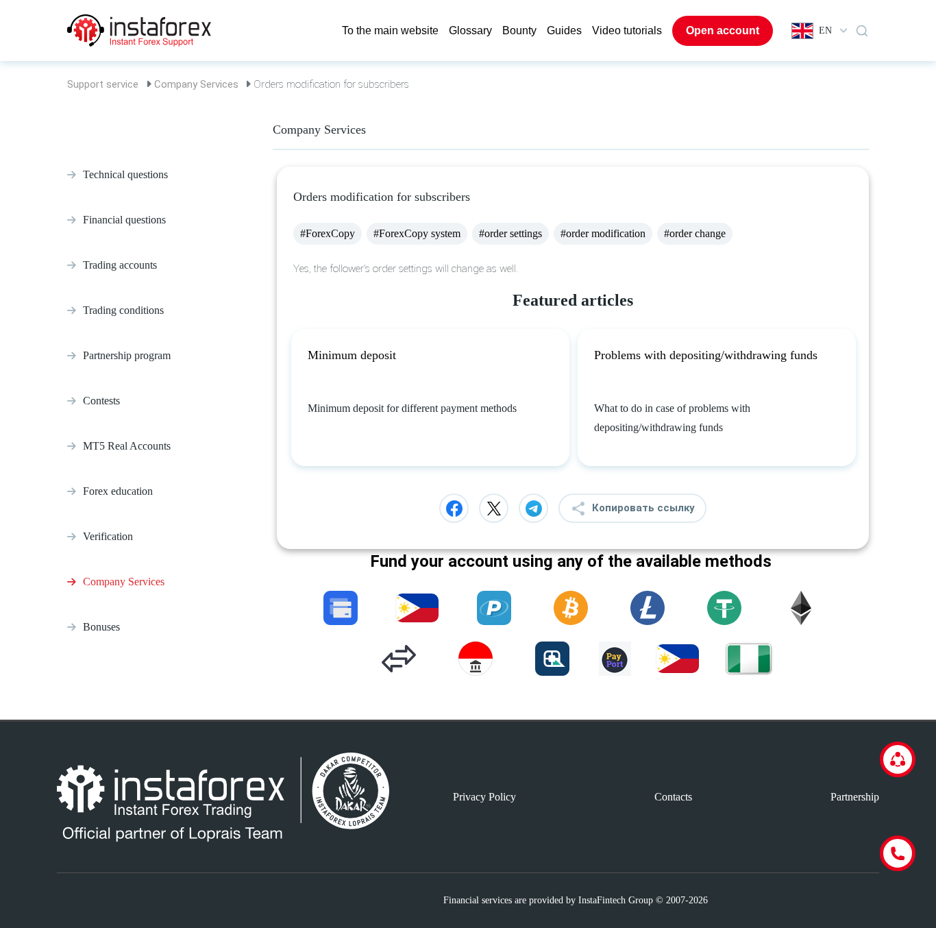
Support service (102, 84)
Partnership (854, 797)
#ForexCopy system (416, 233)
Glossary (470, 30)
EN (825, 30)
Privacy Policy (484, 797)
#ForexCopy (327, 233)
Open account (722, 30)
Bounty (519, 30)
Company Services (196, 84)
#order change (695, 233)
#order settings (510, 233)
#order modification (603, 233)
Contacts (673, 797)
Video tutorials (627, 30)
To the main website (390, 30)
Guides (564, 30)
